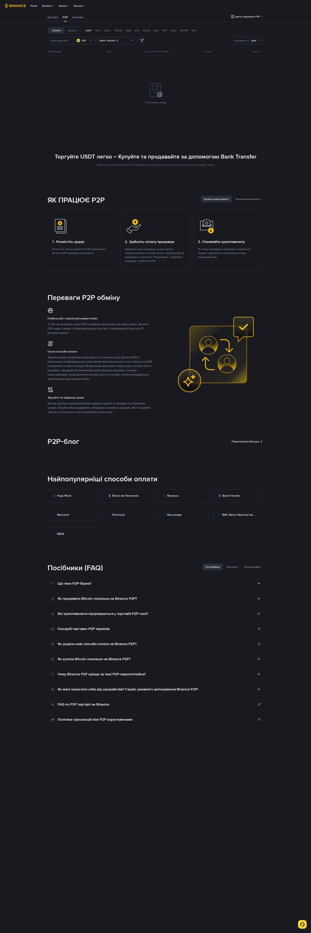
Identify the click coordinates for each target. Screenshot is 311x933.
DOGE (146, 30)
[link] (73, 495)
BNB (128, 30)
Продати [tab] (72, 30)
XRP (164, 30)
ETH (137, 30)
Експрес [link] (53, 17)
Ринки (33, 5)
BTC (97, 30)
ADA (156, 30)
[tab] (53, 17)
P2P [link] (65, 17)
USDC (107, 30)
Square (63, 5)
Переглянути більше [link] (245, 441)
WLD (173, 30)
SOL (194, 30)
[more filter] (142, 40)
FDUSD (118, 30)
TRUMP (184, 30)
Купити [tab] (56, 30)
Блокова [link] (78, 17)
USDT (88, 30)
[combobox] (84, 40)
